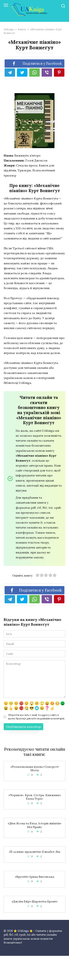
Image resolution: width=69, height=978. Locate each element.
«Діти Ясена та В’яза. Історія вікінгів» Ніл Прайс (34, 825)
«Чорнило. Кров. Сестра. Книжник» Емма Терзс (34, 796)
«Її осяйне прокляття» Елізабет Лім (34, 852)
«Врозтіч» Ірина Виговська (34, 876)
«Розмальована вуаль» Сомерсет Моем (34, 768)
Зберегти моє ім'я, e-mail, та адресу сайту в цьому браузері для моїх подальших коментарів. (36, 716)
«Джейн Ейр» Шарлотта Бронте (35, 901)
